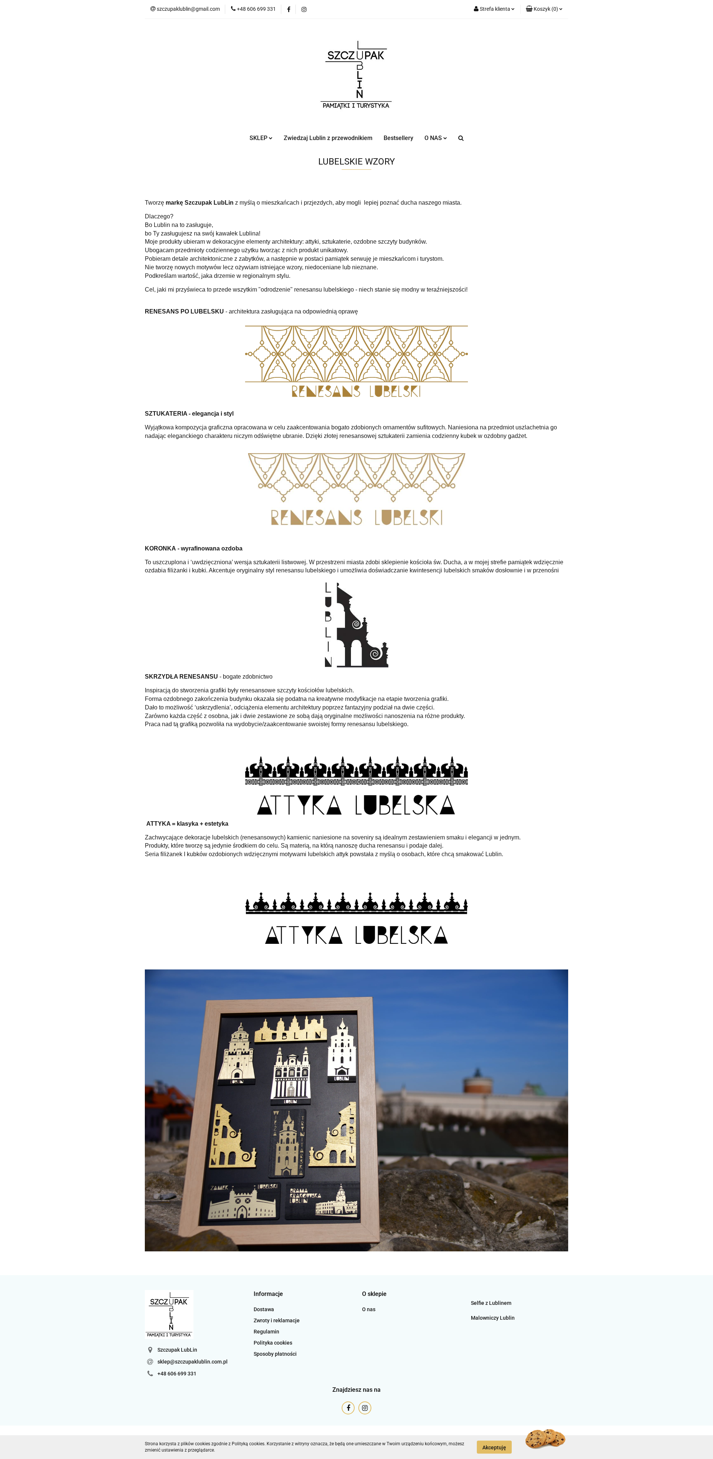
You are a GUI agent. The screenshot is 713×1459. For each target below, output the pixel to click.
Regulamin (266, 1332)
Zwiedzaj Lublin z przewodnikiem (328, 138)
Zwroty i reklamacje (277, 1320)
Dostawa (264, 1309)
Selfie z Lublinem (491, 1303)
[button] (544, 9)
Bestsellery (398, 138)
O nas (368, 1309)
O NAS (433, 138)
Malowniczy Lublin (493, 1318)
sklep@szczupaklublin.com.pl (192, 1362)
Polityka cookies (273, 1343)
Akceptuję (494, 1447)
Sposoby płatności (275, 1354)
